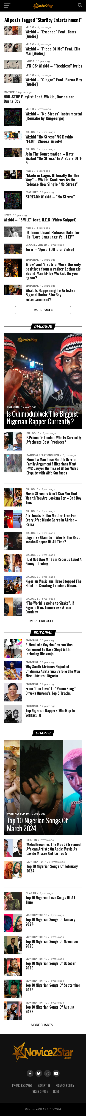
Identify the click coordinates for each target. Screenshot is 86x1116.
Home (56, 1091)
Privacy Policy (65, 1085)
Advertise (44, 1085)
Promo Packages (22, 1085)
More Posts (43, 310)
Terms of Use (39, 1091)
